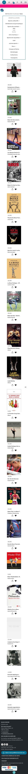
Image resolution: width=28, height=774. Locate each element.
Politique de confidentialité (10, 758)
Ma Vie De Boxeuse (13, 479)
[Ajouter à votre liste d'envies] (15, 91)
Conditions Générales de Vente (11, 755)
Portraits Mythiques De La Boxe (16, 674)
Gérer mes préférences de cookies (16, 752)
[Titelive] (14, 772)
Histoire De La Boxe (13, 609)
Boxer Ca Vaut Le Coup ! (14, 185)
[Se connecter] (17, 2)
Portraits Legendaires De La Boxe (17, 707)
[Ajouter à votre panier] (12, 91)
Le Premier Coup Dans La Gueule (17, 413)
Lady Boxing (11, 381)
